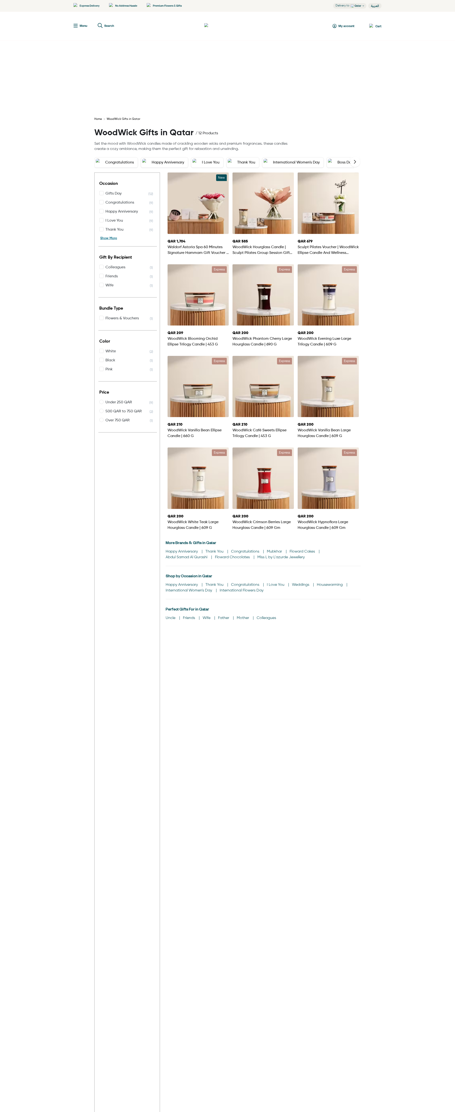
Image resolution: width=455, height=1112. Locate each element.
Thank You (214, 552)
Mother (243, 618)
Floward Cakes (303, 552)
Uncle (171, 618)
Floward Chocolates (233, 557)
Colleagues (266, 618)
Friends (189, 618)
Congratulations (245, 552)
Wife (207, 618)
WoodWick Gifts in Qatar (123, 119)
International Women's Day (189, 590)
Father (224, 618)
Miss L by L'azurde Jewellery (281, 557)
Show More (108, 238)
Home (98, 119)
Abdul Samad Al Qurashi (187, 557)
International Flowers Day (242, 590)
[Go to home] (221, 26)
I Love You (276, 585)
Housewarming (330, 585)
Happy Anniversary (182, 552)
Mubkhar (275, 552)
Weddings (301, 585)
